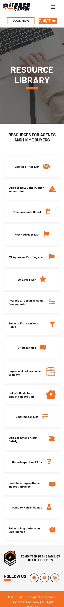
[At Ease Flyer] (41, 279)
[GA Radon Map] (41, 347)
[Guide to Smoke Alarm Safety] (50, 439)
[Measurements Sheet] (46, 212)
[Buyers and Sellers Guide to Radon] (48, 372)
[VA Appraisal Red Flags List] (50, 257)
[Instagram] (54, 577)
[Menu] (52, 7)
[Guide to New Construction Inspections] (50, 189)
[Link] (17, 7)
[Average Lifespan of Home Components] (50, 302)
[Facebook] (34, 577)
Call (42, 20)
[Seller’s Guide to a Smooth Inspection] (48, 394)
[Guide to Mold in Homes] (47, 507)
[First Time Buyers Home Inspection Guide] (50, 484)
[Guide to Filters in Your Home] (50, 325)
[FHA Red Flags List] (44, 234)
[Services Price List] (44, 166)
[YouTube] (44, 577)
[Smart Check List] (43, 416)
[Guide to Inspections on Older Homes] (50, 530)
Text (52, 20)
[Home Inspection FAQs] (47, 462)
